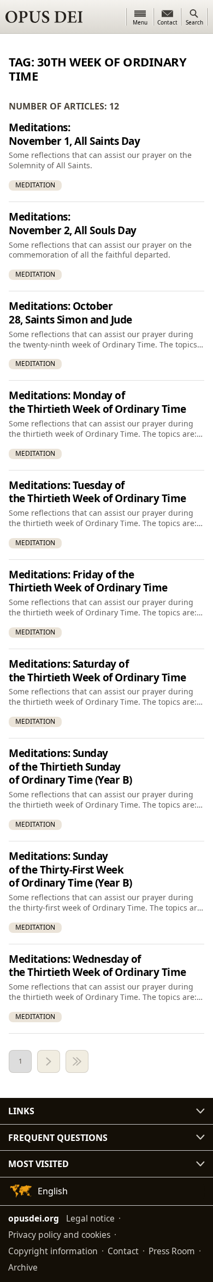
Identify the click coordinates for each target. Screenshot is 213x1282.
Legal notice (90, 1218)
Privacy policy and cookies (59, 1235)
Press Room (172, 1251)
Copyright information (53, 1251)
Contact (123, 1251)
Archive (23, 1267)
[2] (48, 1061)
